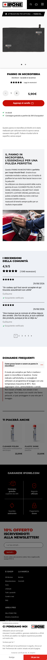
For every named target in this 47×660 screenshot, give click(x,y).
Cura (7, 585)
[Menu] (42, 4)
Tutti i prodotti (10, 593)
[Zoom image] (23, 39)
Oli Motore (9, 577)
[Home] (6, 14)
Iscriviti (10, 552)
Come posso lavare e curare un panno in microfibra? (21, 365)
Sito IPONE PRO (10, 613)
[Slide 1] (22, 64)
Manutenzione (10, 581)
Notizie (20, 577)
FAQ (6, 600)
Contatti (21, 581)
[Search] (31, 4)
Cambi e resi (9, 596)
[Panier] (36, 4)
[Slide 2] (25, 64)
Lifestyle (8, 589)
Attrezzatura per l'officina (19, 14)
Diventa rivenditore (12, 617)
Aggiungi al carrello (21, 103)
